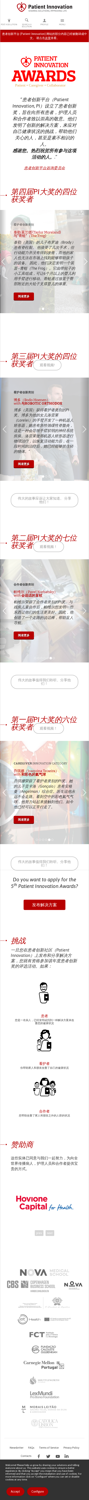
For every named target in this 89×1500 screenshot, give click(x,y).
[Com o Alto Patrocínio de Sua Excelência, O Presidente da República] (44, 1303)
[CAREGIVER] (44, 1040)
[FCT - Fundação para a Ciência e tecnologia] (45, 1335)
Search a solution (27, 25)
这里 (48, 38)
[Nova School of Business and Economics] (73, 1285)
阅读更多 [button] (27, 299)
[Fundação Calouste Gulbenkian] (44, 1349)
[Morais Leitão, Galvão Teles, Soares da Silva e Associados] (44, 1409)
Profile (44, 24)
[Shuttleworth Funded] (44, 1380)
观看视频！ (48, 547)
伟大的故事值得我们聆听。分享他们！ (44, 682)
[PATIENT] (44, 992)
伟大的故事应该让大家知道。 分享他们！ (44, 500)
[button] (3, 261)
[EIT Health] (44, 1319)
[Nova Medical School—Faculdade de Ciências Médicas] (44, 1272)
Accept (15, 1491)
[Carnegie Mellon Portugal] (44, 1365)
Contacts (26, 1455)
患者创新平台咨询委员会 (44, 168)
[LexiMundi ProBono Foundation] (44, 1395)
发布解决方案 (44, 904)
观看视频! (47, 365)
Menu (62, 24)
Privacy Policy (71, 1447)
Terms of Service (49, 1447)
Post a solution (9, 24)
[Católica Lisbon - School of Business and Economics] (44, 1423)
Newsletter (16, 1447)
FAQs (31, 1447)
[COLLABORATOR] (44, 1088)
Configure (37, 1491)
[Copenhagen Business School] (31, 1286)
